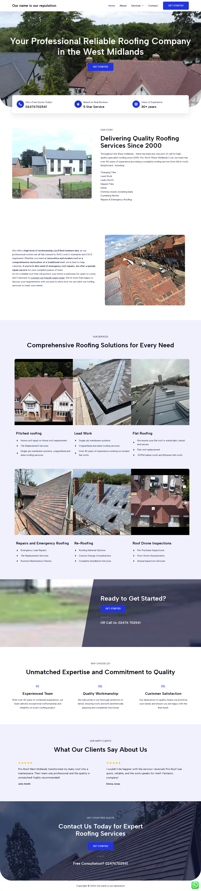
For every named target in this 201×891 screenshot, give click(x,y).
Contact (153, 5)
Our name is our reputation (34, 5)
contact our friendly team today (47, 277)
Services (136, 5)
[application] (142, 5)
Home (111, 5)
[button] (100, 67)
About (123, 5)
